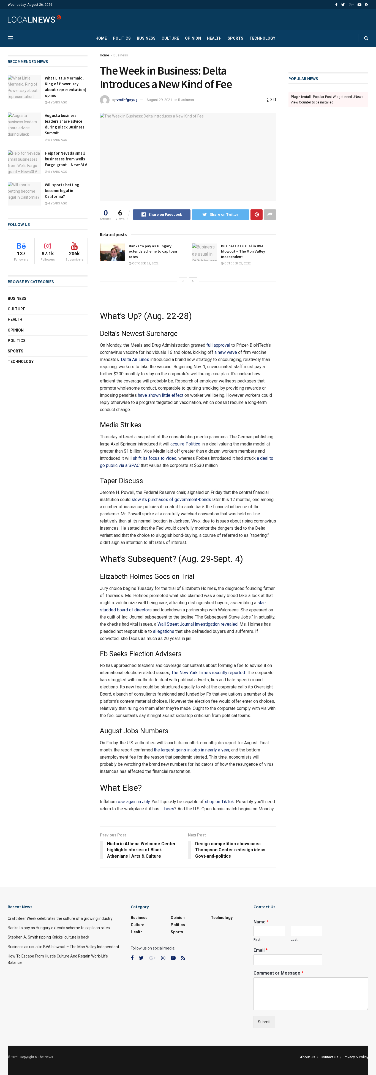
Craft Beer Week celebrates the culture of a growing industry (60, 918)
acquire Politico (185, 444)
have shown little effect (160, 395)
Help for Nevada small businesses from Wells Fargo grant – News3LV (66, 159)
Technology (262, 38)
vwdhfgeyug (127, 100)
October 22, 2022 (144, 263)
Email (261, 950)
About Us (307, 1057)
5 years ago (57, 140)
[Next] (193, 281)
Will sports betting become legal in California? (62, 190)
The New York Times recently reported (208, 672)
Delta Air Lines (135, 359)
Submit (264, 1022)
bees (169, 808)
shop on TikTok (219, 801)
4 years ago (57, 102)
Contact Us (329, 1057)
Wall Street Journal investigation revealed (197, 624)
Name (261, 921)
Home (101, 38)
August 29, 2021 (159, 100)
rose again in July (133, 801)
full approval (218, 345)
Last (294, 939)
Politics (122, 38)
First (257, 939)
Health (214, 38)
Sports (235, 38)
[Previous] (183, 281)
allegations (163, 631)
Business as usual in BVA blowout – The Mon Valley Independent (243, 251)
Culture (170, 38)
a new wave (225, 352)
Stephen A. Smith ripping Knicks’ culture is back (48, 937)
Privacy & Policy (356, 1057)
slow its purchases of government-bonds (171, 499)
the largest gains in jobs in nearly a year (191, 750)
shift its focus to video (154, 458)
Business (146, 38)
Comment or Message (278, 973)
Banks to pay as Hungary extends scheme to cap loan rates (153, 251)
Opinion (193, 38)
